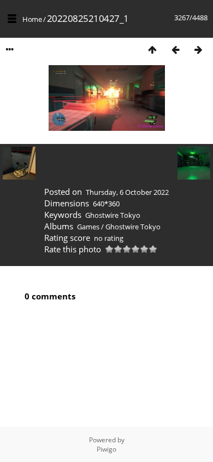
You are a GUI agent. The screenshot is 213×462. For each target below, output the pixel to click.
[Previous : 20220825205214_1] (175, 49)
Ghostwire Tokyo (112, 215)
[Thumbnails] (152, 49)
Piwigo (106, 449)
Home (32, 19)
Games (88, 227)
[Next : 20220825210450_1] (198, 49)
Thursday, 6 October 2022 (127, 192)
